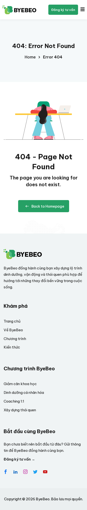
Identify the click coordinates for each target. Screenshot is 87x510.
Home (30, 57)
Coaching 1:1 (14, 401)
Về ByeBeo (13, 330)
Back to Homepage (47, 206)
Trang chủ (12, 321)
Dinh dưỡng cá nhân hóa (24, 392)
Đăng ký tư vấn (63, 10)
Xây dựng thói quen (20, 410)
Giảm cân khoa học (20, 383)
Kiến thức (12, 347)
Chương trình (15, 338)
